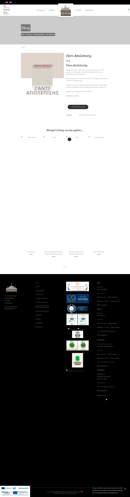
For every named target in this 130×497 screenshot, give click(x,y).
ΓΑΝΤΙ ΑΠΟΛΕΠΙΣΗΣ (39, 34)
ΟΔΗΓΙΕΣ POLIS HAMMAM (42, 311)
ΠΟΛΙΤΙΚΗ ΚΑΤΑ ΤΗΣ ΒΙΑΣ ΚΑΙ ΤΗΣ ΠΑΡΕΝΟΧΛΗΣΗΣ (42, 306)
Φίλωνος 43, (100, 313)
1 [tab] (64, 267)
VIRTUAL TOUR (39, 294)
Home (22, 34)
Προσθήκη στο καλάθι (79, 107)
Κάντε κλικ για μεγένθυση (61, 55)
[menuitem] (7, 2)
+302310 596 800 (101, 383)
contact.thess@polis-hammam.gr (105, 362)
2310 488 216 (6, 11)
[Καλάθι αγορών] (127, 10)
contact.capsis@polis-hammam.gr (106, 387)
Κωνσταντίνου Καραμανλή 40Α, (104, 344)
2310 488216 (100, 350)
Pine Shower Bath (99, 252)
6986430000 (103, 297)
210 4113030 (100, 319)
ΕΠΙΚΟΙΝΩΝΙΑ (39, 327)
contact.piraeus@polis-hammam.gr (106, 331)
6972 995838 (103, 323)
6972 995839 (106, 358)
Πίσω (23, 47)
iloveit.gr (78, 492)
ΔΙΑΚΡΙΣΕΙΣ (38, 319)
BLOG (36, 283)
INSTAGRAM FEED (40, 290)
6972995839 (103, 354)
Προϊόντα (29, 34)
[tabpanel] (31, 195)
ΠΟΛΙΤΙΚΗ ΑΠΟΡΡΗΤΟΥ (41, 302)
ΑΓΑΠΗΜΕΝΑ (38, 315)
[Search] (124, 10)
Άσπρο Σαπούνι (31, 252)
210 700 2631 (6, 14)
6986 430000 (106, 301)
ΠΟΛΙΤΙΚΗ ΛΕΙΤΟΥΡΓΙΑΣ (41, 298)
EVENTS (37, 287)
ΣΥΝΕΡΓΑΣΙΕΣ (38, 323)
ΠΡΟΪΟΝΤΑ (93, 115)
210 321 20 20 (6, 7)
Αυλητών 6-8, (100, 287)
